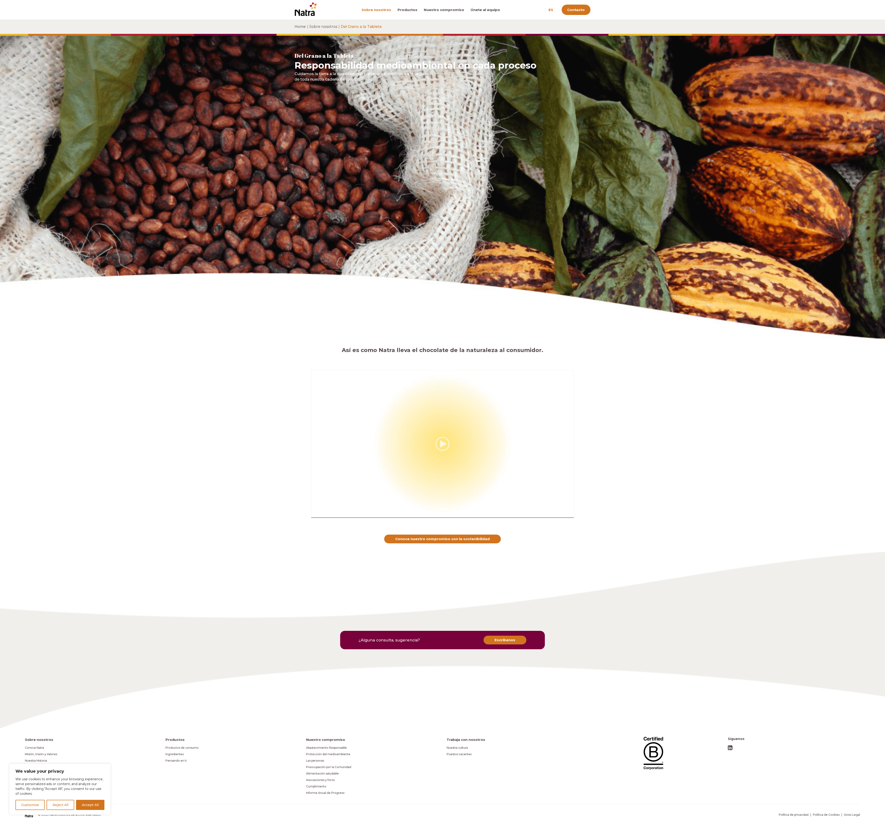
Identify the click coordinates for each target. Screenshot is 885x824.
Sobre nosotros (376, 10)
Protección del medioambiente (328, 754)
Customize (30, 805)
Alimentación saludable (322, 773)
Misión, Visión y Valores (41, 754)
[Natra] (306, 9)
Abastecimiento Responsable (326, 747)
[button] (442, 444)
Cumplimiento (316, 786)
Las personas (315, 760)
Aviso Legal (852, 814)
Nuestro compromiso (444, 10)
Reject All (60, 805)
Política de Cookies (826, 814)
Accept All (90, 805)
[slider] (439, 514)
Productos (407, 10)
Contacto (576, 10)
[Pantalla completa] (570, 514)
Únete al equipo (485, 10)
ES (551, 10)
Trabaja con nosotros (466, 740)
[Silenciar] (564, 514)
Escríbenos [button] (505, 640)
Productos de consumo (182, 747)
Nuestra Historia (36, 760)
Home (300, 26)
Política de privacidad (793, 814)
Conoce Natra (34, 747)
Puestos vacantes (459, 754)
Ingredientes (174, 754)
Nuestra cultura (457, 747)
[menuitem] (378, 10)
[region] (60, 789)
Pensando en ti (176, 760)
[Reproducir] (314, 514)
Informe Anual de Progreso (325, 793)
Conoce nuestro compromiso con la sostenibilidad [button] (442, 539)
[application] (442, 444)
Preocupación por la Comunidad (328, 767)
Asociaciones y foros (320, 780)
